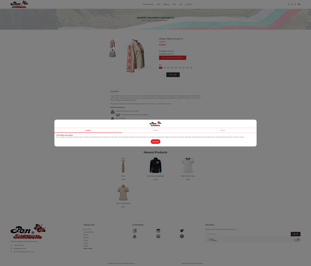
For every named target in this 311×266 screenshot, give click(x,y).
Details (155, 130)
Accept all (155, 141)
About (223, 130)
